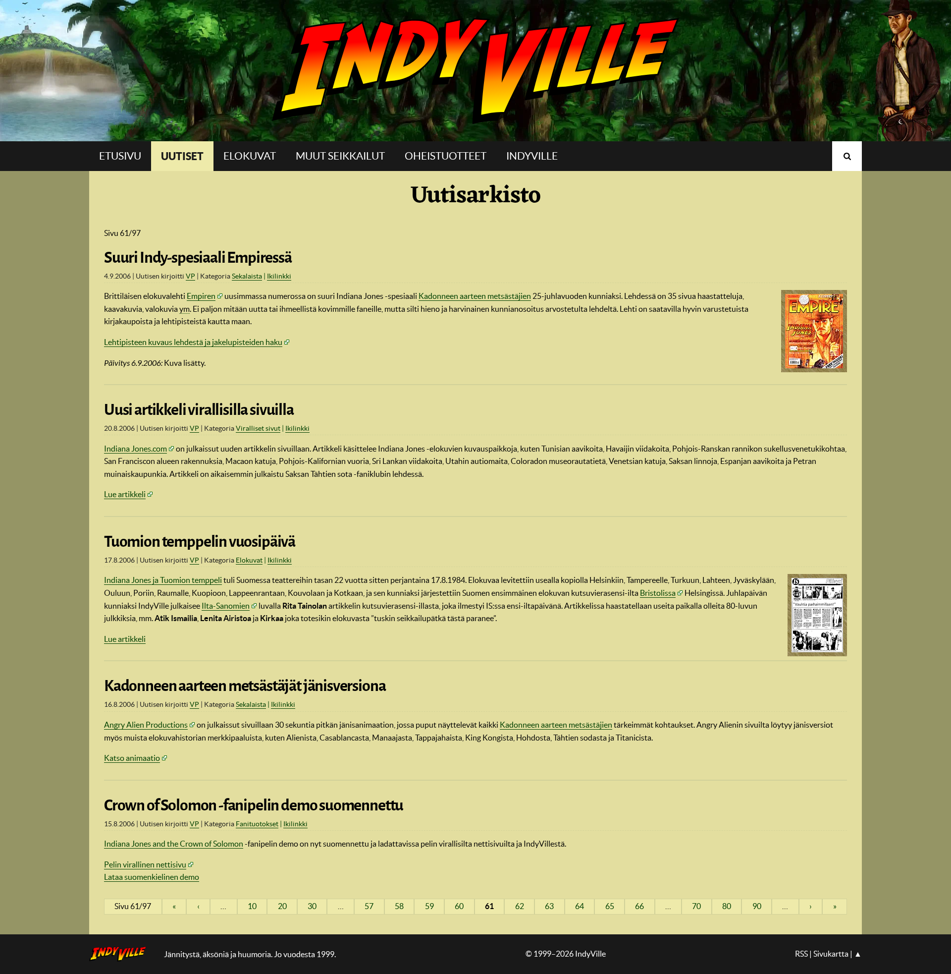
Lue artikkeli (125, 494)
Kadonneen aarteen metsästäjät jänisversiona (244, 686)
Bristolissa (658, 592)
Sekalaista (247, 276)
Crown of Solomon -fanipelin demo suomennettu (253, 805)
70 (696, 906)
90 (756, 906)
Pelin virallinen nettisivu (145, 864)
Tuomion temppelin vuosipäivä (199, 541)
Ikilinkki (279, 276)
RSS (801, 953)
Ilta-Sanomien (226, 605)
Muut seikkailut (340, 156)
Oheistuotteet (445, 156)
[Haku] (847, 156)
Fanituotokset (257, 824)
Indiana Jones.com (135, 448)
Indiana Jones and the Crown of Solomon (173, 843)
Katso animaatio (132, 757)
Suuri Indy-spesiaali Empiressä (198, 257)
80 (726, 906)
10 (252, 906)
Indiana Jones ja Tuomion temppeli (163, 579)
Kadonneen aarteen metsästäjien (475, 295)
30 (312, 906)
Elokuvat (249, 156)
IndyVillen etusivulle (124, 954)
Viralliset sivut (258, 428)
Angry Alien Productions (146, 724)
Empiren (201, 295)
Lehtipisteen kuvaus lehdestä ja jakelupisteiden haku (193, 342)
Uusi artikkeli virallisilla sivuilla (199, 409)
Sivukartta (830, 953)
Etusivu (120, 156)
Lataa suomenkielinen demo (151, 876)
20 (282, 906)
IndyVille (475, 70)
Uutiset (182, 156)
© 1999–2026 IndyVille (566, 953)
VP (190, 276)
